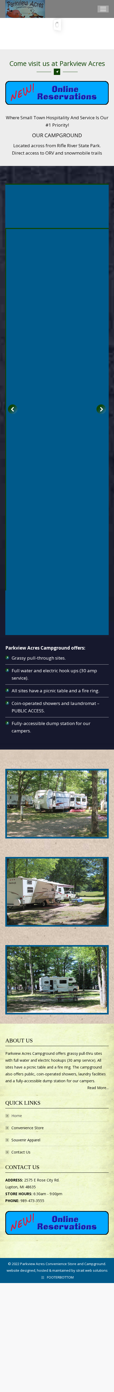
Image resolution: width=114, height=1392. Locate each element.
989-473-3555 (32, 1200)
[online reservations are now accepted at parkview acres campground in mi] (57, 93)
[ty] (57, 803)
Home (16, 1115)
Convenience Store (27, 1127)
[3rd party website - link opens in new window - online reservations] (57, 1233)
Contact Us (20, 1152)
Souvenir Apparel (25, 1139)
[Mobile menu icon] (103, 9)
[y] (57, 892)
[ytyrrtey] (57, 980)
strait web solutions (92, 1270)
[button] (12, 409)
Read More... (98, 1087)
